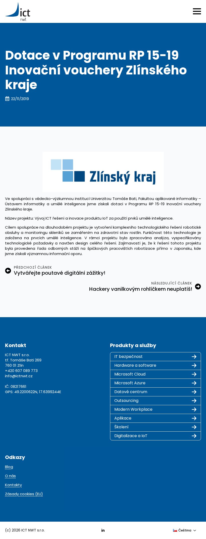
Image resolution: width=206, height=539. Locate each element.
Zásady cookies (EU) (24, 493)
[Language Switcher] (196, 530)
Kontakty (13, 484)
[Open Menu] (197, 11)
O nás (10, 475)
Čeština (184, 530)
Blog (9, 466)
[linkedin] (103, 530)
